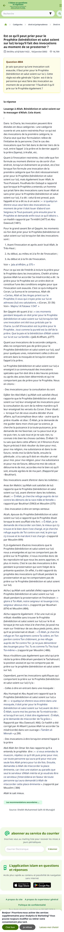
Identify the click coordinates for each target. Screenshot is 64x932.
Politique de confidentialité (32, 904)
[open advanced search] (50, 13)
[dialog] (31, 921)
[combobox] (25, 13)
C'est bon (10, 927)
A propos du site (14, 899)
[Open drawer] (61, 5)
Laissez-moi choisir (49, 927)
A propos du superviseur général (41, 899)
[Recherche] (60, 13)
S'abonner (52, 849)
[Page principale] (5, 24)
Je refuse (27, 927)
